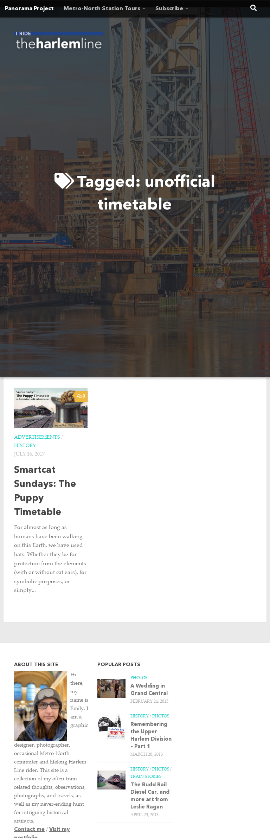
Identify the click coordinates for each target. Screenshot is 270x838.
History (25, 446)
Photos (138, 678)
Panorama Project (29, 9)
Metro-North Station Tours (102, 9)
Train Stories (145, 777)
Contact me (29, 829)
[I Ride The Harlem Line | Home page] (58, 42)
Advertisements (37, 437)
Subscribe (169, 9)
